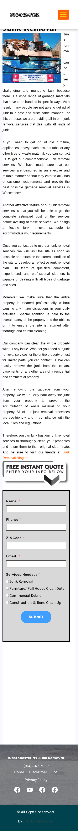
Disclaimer (38, 772)
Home (19, 772)
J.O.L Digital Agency (38, 821)
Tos (55, 772)
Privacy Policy (36, 779)
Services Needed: (21, 574)
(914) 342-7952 (36, 766)
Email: (11, 556)
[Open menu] (63, 15)
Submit (36, 617)
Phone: (12, 519)
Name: (11, 501)
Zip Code (14, 538)
